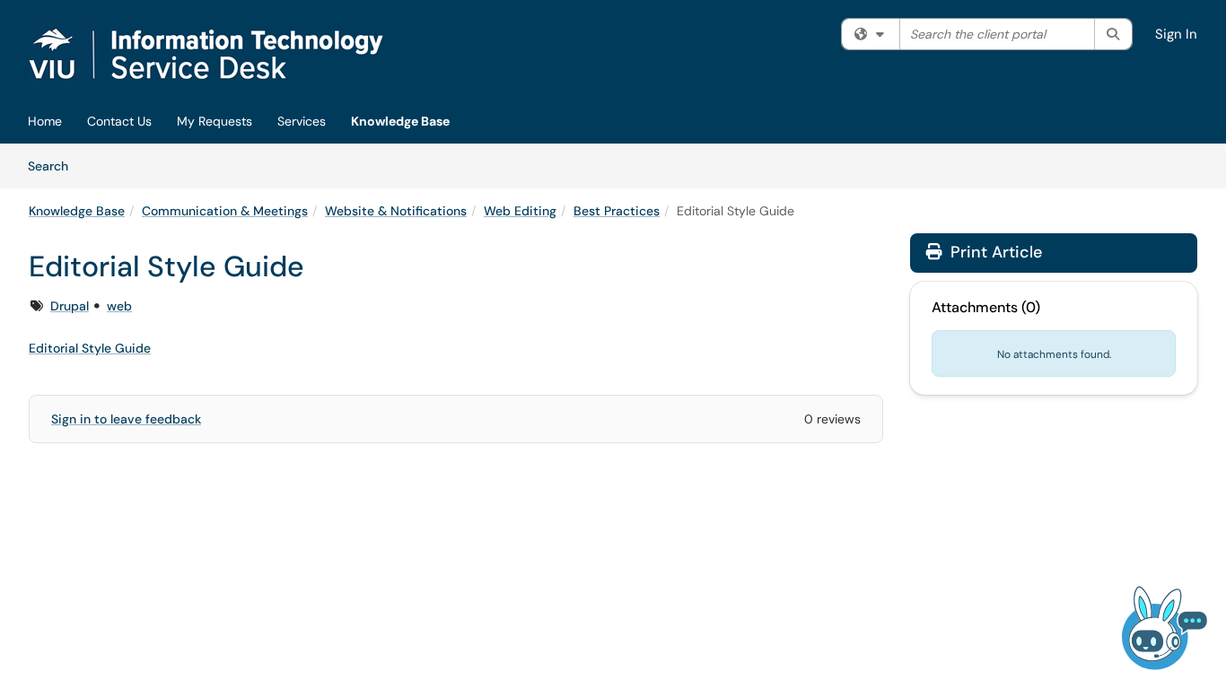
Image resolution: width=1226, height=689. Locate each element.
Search (54, 165)
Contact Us (119, 121)
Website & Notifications (396, 211)
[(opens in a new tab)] (227, 54)
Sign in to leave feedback (126, 419)
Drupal (69, 306)
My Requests (214, 121)
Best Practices (617, 211)
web (119, 306)
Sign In (1176, 34)
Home (45, 121)
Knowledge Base (400, 121)
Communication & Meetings (225, 211)
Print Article (994, 252)
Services (301, 121)
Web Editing (520, 211)
